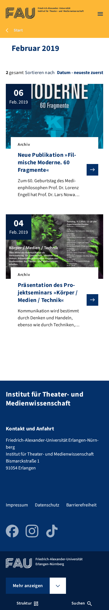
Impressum (17, 505)
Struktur (24, 603)
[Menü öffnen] (100, 14)
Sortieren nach (40, 72)
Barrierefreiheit (81, 505)
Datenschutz (47, 505)
